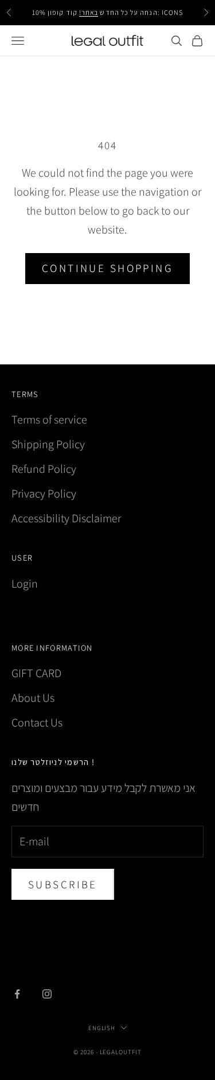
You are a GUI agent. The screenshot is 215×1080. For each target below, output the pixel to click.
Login (24, 583)
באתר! (88, 12)
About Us (32, 697)
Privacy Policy (43, 493)
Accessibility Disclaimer (66, 518)
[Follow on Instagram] (47, 994)
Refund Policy (43, 468)
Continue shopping (107, 268)
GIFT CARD (36, 673)
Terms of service (49, 419)
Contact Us (36, 722)
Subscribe (62, 884)
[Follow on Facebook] (17, 994)
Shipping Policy (48, 444)
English (102, 1028)
